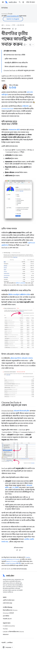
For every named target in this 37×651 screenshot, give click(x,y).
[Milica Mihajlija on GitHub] (13, 88)
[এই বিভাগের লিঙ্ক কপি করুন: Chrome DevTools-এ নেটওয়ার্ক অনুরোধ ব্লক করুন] (28, 405)
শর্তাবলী (3, 642)
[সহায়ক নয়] (15, 28)
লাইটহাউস (25, 106)
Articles (4, 8)
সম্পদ (13, 25)
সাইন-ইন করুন (30, 2)
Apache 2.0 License (11, 561)
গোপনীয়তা (9, 642)
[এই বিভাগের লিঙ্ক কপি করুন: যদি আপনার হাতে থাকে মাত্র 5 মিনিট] (19, 124)
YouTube (5, 629)
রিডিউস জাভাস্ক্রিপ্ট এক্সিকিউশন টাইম (19, 295)
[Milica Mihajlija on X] (10, 88)
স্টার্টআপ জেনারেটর (20, 283)
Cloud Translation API (13, 16)
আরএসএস (5, 634)
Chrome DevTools (7, 109)
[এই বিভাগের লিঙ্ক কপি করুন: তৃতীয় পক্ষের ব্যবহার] (18, 229)
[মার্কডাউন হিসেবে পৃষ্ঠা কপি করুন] (30, 44)
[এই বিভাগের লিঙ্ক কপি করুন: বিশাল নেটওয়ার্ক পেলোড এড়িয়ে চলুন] (31, 354)
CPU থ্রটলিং (15, 488)
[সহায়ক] (13, 28)
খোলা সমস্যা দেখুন (7, 603)
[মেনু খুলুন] (3, 2)
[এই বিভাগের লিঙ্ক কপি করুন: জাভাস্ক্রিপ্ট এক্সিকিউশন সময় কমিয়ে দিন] (32, 291)
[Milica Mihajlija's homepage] (15, 88)
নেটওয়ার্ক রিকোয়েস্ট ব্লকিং (21, 411)
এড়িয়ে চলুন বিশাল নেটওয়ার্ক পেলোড (21, 358)
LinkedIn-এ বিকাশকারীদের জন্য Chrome (13, 631)
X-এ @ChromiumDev (9, 626)
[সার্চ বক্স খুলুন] (20, 2)
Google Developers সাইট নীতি (13, 563)
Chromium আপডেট (8, 613)
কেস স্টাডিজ (6, 616)
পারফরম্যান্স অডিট (14, 130)
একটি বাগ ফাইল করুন (8, 600)
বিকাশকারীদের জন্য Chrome (10, 610)
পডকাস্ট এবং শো (7, 619)
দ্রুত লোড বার (20, 25)
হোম (2, 25)
